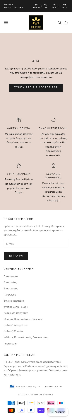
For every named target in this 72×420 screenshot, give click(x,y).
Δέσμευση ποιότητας (16, 313)
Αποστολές (10, 282)
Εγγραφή (16, 255)
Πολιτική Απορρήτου (16, 325)
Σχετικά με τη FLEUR (16, 307)
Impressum (10, 343)
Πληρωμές (10, 294)
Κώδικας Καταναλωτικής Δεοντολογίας (26, 337)
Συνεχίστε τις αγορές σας (36, 87)
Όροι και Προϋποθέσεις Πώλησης (23, 319)
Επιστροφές (11, 288)
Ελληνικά (51, 386)
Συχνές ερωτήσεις (14, 301)
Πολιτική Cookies (13, 331)
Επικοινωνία (11, 276)
